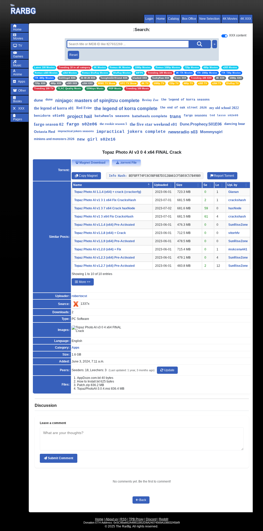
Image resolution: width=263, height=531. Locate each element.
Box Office (189, 19)
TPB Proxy (136, 519)
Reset (73, 55)
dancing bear (234, 124)
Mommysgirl (211, 132)
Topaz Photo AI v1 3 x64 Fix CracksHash (103, 216)
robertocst (79, 296)
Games (18, 56)
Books (17, 101)
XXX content (237, 35)
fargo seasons (195, 115)
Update (168, 370)
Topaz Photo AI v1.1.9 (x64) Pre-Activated (104, 241)
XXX (20, 108)
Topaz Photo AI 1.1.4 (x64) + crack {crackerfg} (107, 192)
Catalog (173, 19)
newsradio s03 (183, 132)
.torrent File (128, 162)
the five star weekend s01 (153, 124)
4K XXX (245, 19)
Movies (18, 38)
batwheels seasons (112, 116)
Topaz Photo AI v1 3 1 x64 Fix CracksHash (105, 200)
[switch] (224, 35)
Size (179, 185)
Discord (151, 519)
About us (112, 519)
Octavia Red (44, 132)
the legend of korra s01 (54, 108)
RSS (123, 519)
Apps (21, 81)
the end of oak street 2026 (183, 108)
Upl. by (232, 185)
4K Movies (230, 19)
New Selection (209, 19)
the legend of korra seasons (185, 100)
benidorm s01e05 (49, 116)
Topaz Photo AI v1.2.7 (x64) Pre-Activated (104, 266)
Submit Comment (60, 458)
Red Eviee (84, 108)
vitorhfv (234, 233)
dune (38, 100)
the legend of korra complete (125, 108)
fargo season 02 (49, 124)
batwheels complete (149, 116)
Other (21, 90)
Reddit (163, 519)
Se (205, 185)
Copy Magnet (88, 176)
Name (77, 185)
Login (149, 19)
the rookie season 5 (113, 124)
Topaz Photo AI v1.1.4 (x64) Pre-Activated (104, 225)
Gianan (233, 192)
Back (142, 500)
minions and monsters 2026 (54, 139)
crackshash (237, 200)
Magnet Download (92, 162)
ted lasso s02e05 (224, 115)
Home (160, 19)
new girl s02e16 (96, 139)
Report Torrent (223, 176)
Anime (17, 74)
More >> (84, 282)
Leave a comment (53, 423)
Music (17, 65)
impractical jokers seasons (76, 131)
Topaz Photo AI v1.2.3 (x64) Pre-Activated (104, 257)
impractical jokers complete (131, 132)
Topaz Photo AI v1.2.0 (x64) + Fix (97, 249)
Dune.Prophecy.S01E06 (201, 124)
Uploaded (161, 185)
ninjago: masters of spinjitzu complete (97, 100)
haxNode (234, 208)
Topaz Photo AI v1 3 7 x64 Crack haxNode (104, 208)
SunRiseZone (238, 225)
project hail (79, 116)
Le (217, 185)
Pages (17, 119)
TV (19, 45)
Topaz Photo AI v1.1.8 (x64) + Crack (100, 233)
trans (175, 116)
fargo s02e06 (81, 124)
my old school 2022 (224, 108)
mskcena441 (237, 249)
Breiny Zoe (150, 100)
